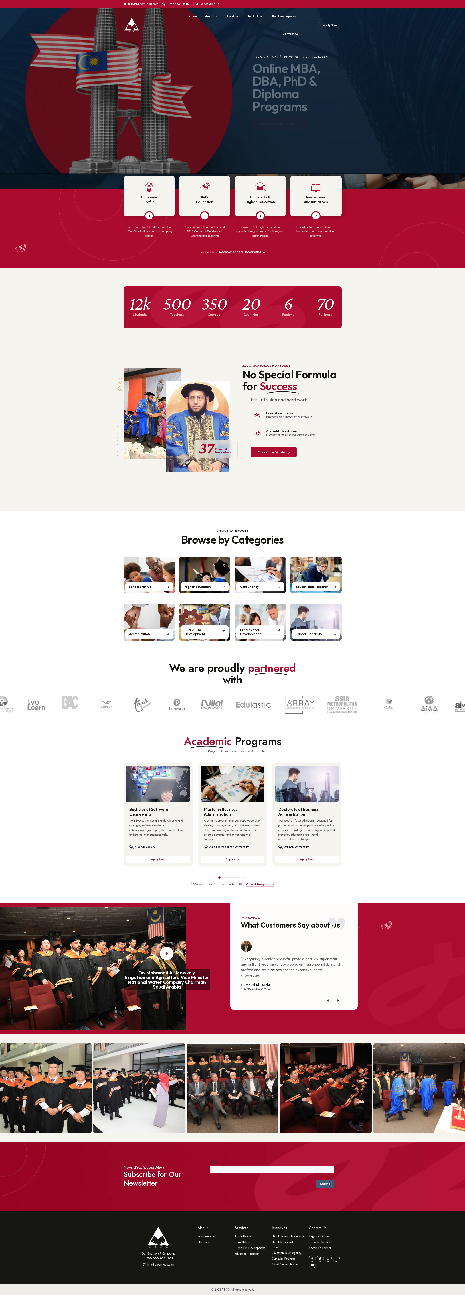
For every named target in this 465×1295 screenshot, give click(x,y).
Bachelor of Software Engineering (148, 812)
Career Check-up (309, 634)
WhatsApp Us (209, 4)
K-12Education (204, 199)
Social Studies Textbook (286, 1264)
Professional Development (250, 632)
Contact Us (290, 34)
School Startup (140, 587)
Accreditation (139, 634)
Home (192, 16)
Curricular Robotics (283, 1259)
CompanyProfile (149, 199)
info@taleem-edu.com (160, 1265)
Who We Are (206, 1236)
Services (232, 16)
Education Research (247, 1254)
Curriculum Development (195, 632)
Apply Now (330, 25)
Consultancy (249, 587)
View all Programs (258, 884)
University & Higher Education (260, 199)
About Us (210, 16)
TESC (225, 1290)
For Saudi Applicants (286, 16)
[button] (219, 877)
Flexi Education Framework (288, 1236)
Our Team (204, 1242)
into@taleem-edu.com (143, 4)
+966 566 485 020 (179, 4)
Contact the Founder (272, 452)
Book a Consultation (162, 137)
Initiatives (255, 16)
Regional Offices (319, 1236)
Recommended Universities (240, 252)
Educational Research (312, 587)
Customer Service (319, 1242)
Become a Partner (320, 1248)
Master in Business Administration (220, 812)
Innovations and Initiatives (316, 199)
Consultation (242, 1242)
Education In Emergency (286, 1253)
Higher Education (198, 587)
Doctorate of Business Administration (298, 812)
